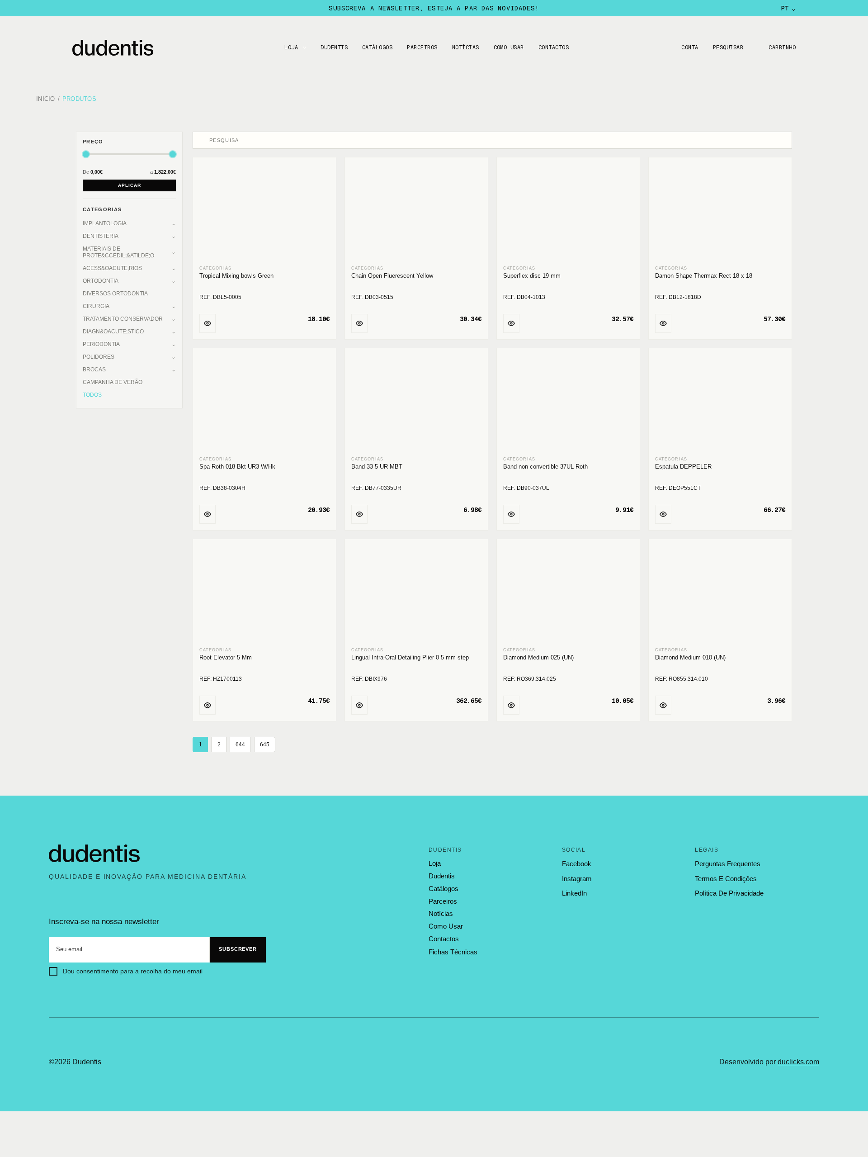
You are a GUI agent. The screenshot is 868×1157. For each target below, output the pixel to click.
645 (264, 744)
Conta (689, 47)
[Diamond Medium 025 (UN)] (568, 593)
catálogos (443, 888)
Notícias (465, 47)
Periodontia (101, 344)
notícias (441, 913)
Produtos (79, 99)
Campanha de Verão (112, 382)
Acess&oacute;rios (112, 268)
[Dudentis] (94, 853)
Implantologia (105, 223)
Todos (92, 395)
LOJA (291, 47)
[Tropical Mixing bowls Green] (264, 212)
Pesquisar (728, 47)
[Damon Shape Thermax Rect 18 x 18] (720, 212)
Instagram (577, 878)
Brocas (94, 369)
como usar (446, 926)
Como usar (509, 47)
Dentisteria (100, 236)
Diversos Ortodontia (115, 293)
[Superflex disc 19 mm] (568, 212)
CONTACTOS (553, 47)
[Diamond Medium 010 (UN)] (720, 593)
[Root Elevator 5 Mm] (264, 593)
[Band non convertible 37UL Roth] (568, 403)
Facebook (576, 864)
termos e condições (726, 878)
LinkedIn (574, 893)
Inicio (45, 99)
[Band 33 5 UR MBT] (416, 403)
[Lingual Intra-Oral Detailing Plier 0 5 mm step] (416, 593)
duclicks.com (798, 1062)
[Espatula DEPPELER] (720, 403)
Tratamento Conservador (123, 319)
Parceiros (422, 47)
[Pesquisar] (202, 140)
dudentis (442, 876)
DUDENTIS (334, 47)
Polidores (98, 357)
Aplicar (129, 185)
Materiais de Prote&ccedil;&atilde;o (118, 252)
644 (240, 744)
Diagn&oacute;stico (113, 331)
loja (435, 863)
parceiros (443, 901)
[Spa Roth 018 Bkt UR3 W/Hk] (264, 403)
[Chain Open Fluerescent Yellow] (416, 212)
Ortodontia (100, 281)
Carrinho (782, 47)
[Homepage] (122, 48)
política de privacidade (729, 893)
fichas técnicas (453, 952)
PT (788, 8)
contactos (444, 939)
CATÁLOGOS (377, 47)
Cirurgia (96, 306)
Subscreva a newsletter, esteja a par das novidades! (434, 8)
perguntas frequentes (727, 864)
